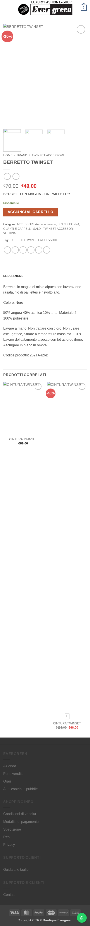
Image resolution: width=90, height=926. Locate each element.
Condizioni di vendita (19, 814)
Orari (7, 781)
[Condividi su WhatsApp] (7, 250)
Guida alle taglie (16, 869)
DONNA (74, 224)
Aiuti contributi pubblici (20, 789)
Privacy (9, 845)
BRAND (22, 155)
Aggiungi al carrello (30, 212)
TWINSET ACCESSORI (48, 155)
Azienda (9, 766)
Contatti (9, 895)
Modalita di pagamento (21, 822)
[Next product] (7, 176)
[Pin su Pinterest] (38, 250)
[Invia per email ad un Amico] (31, 250)
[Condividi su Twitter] (23, 250)
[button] (6, 7)
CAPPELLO (17, 240)
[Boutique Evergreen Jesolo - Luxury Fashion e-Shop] (45, 7)
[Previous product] (15, 176)
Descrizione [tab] (13, 276)
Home (7, 155)
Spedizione (12, 829)
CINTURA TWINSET (23, 439)
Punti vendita (13, 774)
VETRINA (9, 233)
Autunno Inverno (45, 224)
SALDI (37, 228)
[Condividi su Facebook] (15, 250)
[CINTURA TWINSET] (23, 408)
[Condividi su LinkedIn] (46, 250)
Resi (6, 837)
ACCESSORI (25, 224)
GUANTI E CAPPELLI (17, 228)
